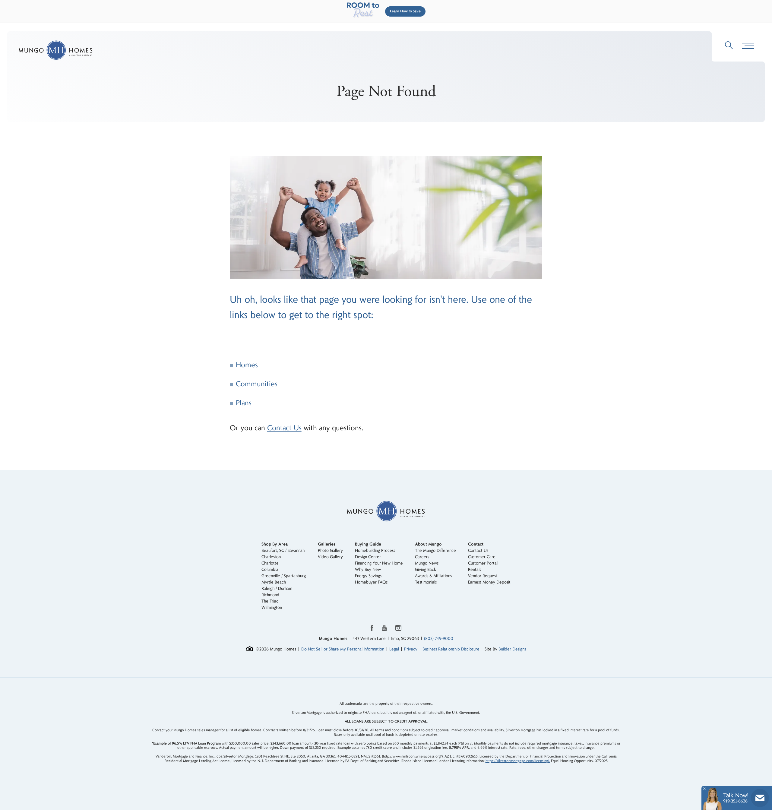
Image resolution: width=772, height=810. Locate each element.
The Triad (270, 601)
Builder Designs (512, 649)
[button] (404, 11)
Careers (422, 556)
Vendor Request (482, 575)
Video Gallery (330, 556)
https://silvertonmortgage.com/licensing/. (518, 761)
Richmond (270, 594)
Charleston (271, 556)
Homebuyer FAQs (371, 582)
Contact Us (284, 428)
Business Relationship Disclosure (450, 649)
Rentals (474, 569)
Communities (256, 384)
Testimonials (426, 582)
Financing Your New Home (379, 563)
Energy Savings (368, 575)
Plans (244, 403)
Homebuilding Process (375, 550)
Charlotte (270, 563)
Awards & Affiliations (433, 575)
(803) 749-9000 (438, 638)
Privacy (410, 649)
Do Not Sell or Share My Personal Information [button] (342, 649)
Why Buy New (368, 569)
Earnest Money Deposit (489, 582)
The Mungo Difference (435, 550)
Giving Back (425, 569)
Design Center (368, 556)
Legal (394, 649)
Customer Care (481, 556)
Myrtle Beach (273, 582)
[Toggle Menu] (748, 46)
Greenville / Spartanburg (283, 575)
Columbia (269, 569)
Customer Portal (483, 563)
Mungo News (426, 563)
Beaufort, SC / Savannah (283, 550)
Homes (247, 365)
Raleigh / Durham (276, 588)
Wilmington (271, 607)
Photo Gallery (330, 550)
